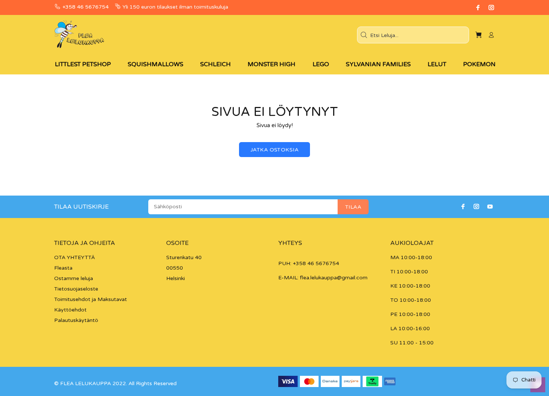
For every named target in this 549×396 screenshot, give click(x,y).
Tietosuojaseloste (76, 289)
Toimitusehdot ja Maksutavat (90, 299)
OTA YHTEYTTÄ (74, 257)
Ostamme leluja (73, 278)
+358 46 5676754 (85, 7)
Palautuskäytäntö (76, 320)
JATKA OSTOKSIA (274, 150)
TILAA (353, 207)
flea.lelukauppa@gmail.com (333, 277)
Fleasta (63, 268)
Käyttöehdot (70, 310)
